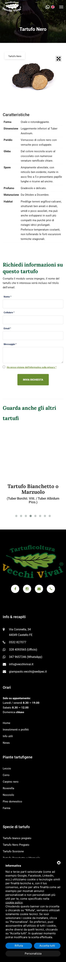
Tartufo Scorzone (13, 851)
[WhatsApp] (48, 7)
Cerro (6, 775)
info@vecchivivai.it (21, 664)
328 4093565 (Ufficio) (23, 649)
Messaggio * (10, 344)
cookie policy (14, 902)
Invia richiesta (33, 379)
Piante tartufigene (17, 757)
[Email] (39, 588)
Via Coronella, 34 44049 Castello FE (20, 632)
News (6, 742)
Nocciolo (8, 795)
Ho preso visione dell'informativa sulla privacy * (31, 367)
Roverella (8, 788)
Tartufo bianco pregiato (17, 838)
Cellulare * (9, 312)
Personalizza (33, 953)
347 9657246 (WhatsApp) (25, 657)
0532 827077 (17, 642)
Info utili (8, 736)
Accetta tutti (47, 945)
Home (6, 723)
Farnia (6, 808)
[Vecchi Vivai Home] (12, 6)
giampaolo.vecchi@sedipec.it (28, 671)
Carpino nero (11, 781)
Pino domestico (12, 801)
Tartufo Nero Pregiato (16, 844)
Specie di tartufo (16, 827)
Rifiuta (19, 945)
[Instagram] (27, 588)
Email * (7, 328)
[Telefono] (50, 588)
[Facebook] (15, 588)
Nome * (7, 296)
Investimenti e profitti (16, 729)
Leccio (7, 768)
